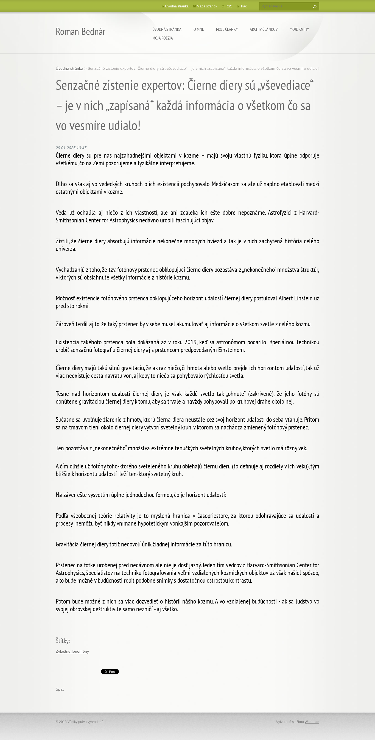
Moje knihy (299, 29)
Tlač (243, 6)
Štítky (62, 640)
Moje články (227, 29)
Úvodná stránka (166, 29)
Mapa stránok (207, 6)
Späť (60, 689)
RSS (228, 6)
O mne (199, 29)
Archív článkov (264, 29)
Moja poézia (162, 38)
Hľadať (314, 6)
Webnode (312, 722)
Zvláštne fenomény (72, 651)
